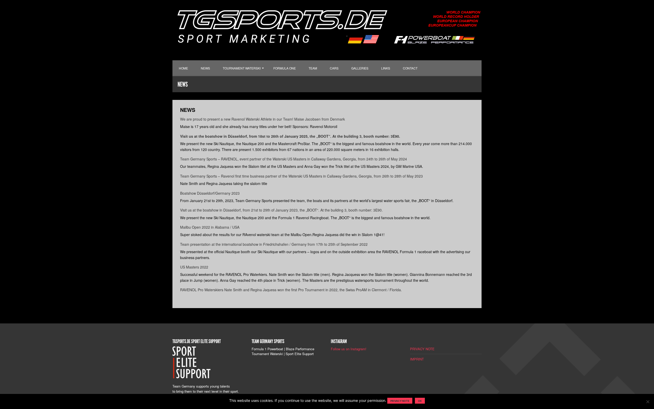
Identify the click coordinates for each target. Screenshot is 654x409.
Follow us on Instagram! (348, 348)
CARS (334, 68)
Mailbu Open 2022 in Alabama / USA (209, 227)
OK (420, 400)
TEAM (313, 68)
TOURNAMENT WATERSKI (242, 68)
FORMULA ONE (284, 68)
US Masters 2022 (194, 267)
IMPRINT (417, 359)
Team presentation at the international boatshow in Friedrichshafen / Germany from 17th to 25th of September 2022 (274, 244)
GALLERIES (359, 68)
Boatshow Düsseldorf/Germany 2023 (210, 193)
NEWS (205, 68)
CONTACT (410, 68)
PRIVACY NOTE (422, 348)
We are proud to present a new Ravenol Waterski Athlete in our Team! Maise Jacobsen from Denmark (262, 119)
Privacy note (399, 400)
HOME (183, 68)
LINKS (385, 68)
